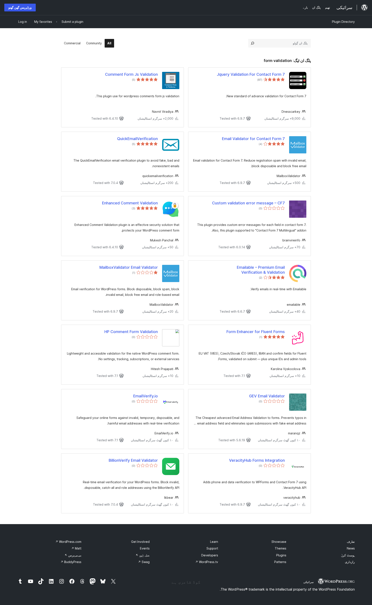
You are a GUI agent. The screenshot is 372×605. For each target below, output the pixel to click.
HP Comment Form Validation (131, 331)
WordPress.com (68, 541)
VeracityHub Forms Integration (257, 460)
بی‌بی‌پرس (73, 555)
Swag (144, 562)
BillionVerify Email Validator (133, 460)
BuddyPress (70, 562)
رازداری (350, 562)
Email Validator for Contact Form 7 (253, 138)
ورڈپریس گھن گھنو (20, 7)
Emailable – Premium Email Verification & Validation (261, 270)
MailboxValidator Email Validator (128, 267)
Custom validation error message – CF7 (248, 203)
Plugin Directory (343, 21)
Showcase (278, 541)
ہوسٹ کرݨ (348, 555)
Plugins (281, 555)
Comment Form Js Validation (131, 74)
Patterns (280, 562)
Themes (280, 548)
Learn (214, 541)
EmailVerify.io (145, 396)
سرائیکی (308, 582)
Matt (76, 548)
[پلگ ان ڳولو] (252, 43)
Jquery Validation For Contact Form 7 (251, 74)
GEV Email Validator (267, 396)
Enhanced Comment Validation (130, 203)
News (351, 548)
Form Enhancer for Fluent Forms (255, 331)
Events (145, 548)
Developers (209, 555)
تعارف (351, 541)
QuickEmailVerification (137, 138)
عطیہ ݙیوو (143, 555)
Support (212, 548)
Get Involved (140, 541)
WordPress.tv (206, 562)
